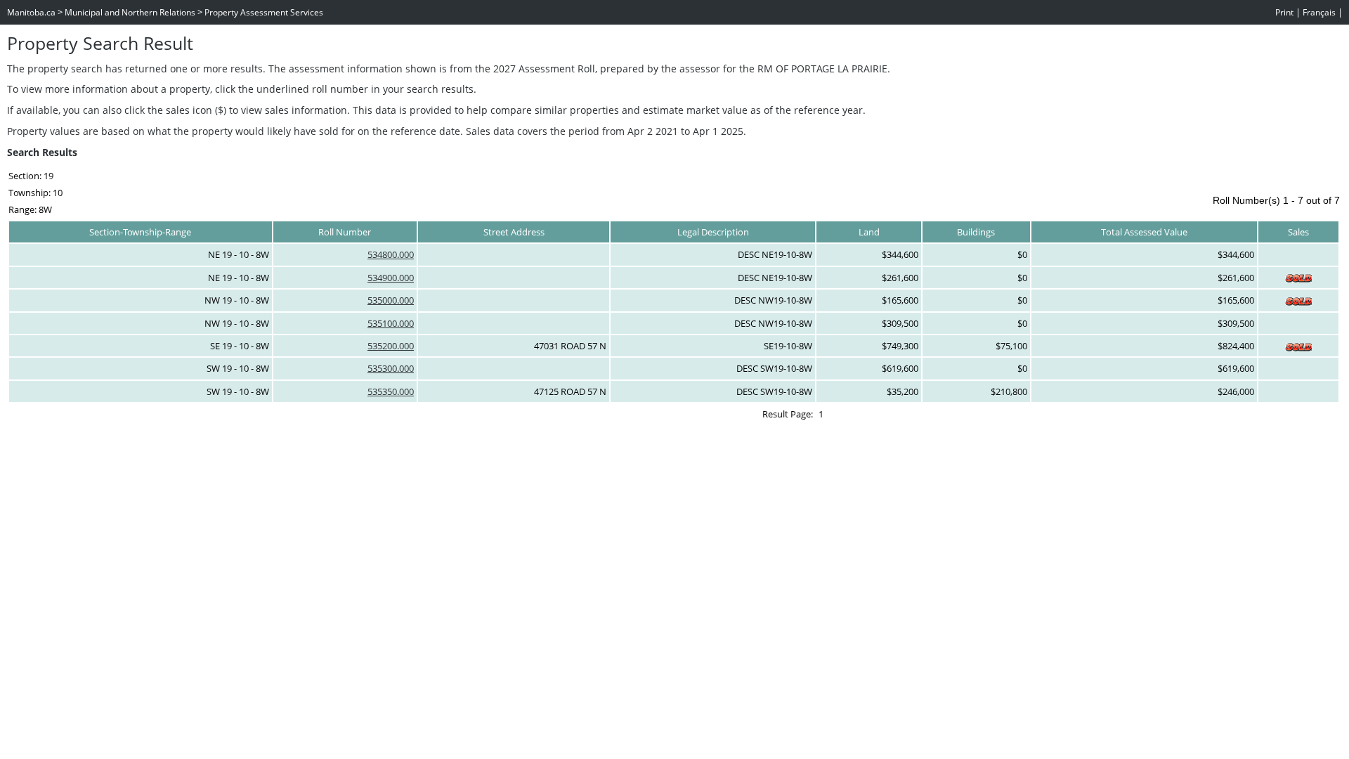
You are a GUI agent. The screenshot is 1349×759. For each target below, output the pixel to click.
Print (1284, 12)
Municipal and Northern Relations (130, 12)
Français (1319, 12)
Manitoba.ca (31, 12)
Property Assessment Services (263, 12)
